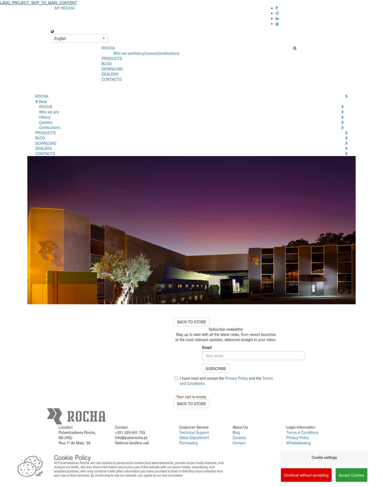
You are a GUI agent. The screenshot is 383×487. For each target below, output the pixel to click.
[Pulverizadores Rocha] (74, 51)
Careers (151, 53)
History (139, 53)
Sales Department (194, 437)
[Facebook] (277, 7)
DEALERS (110, 74)
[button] (79, 38)
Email (207, 347)
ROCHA (108, 48)
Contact (239, 442)
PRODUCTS (112, 58)
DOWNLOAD (112, 68)
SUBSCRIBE (216, 368)
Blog (236, 432)
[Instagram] (277, 13)
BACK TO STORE (191, 321)
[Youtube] (277, 23)
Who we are (123, 53)
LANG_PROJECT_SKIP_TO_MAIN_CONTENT (38, 2)
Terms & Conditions (302, 432)
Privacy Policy (236, 378)
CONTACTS (111, 79)
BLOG (107, 63)
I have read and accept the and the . (226, 380)
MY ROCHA (64, 7)
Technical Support (194, 432)
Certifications (168, 53)
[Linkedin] (277, 18)
